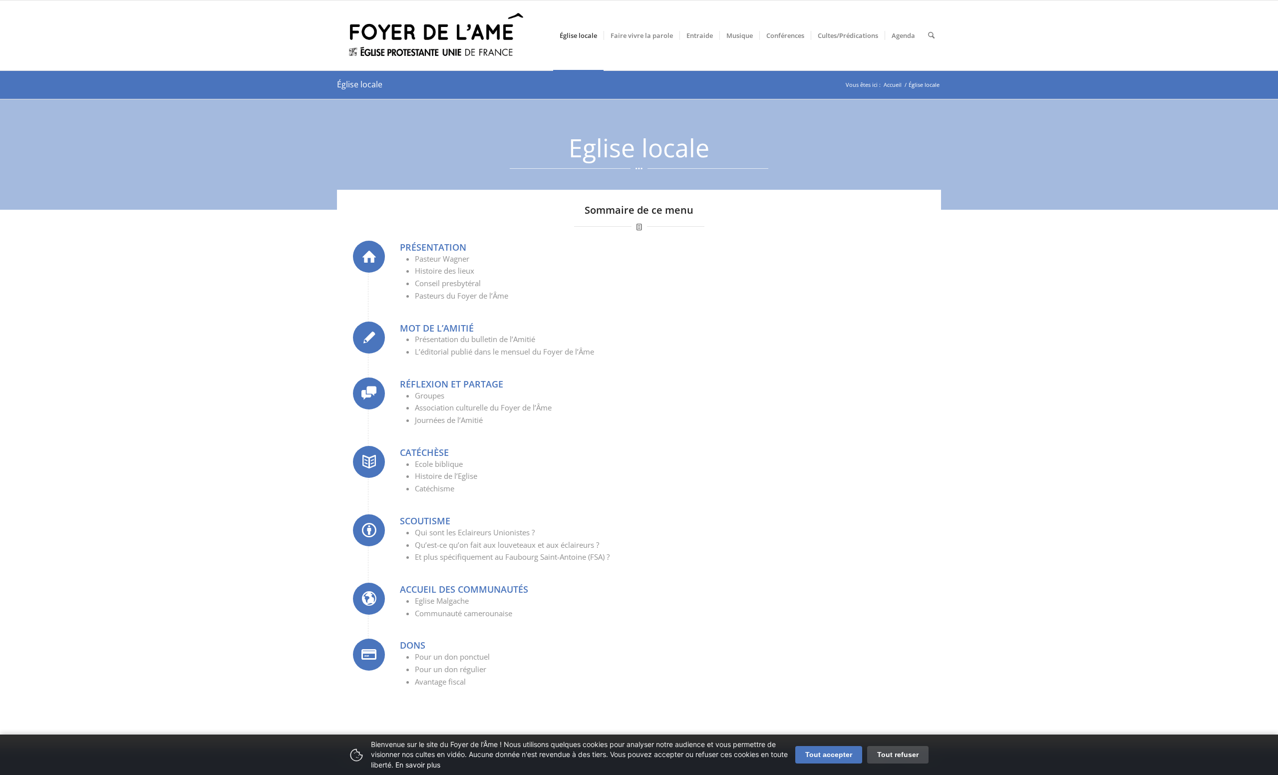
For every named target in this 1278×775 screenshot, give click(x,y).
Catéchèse (424, 452)
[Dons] (369, 655)
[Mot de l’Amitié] (369, 338)
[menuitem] (578, 35)
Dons (412, 645)
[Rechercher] (931, 35)
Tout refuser (898, 755)
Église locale (359, 84)
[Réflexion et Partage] (369, 393)
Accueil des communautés (464, 589)
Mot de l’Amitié (437, 328)
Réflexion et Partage (451, 384)
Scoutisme (425, 521)
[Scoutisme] (369, 530)
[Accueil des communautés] (369, 599)
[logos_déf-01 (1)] (437, 35)
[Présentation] (369, 257)
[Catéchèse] (369, 462)
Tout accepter (828, 755)
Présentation (433, 247)
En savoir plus (417, 765)
